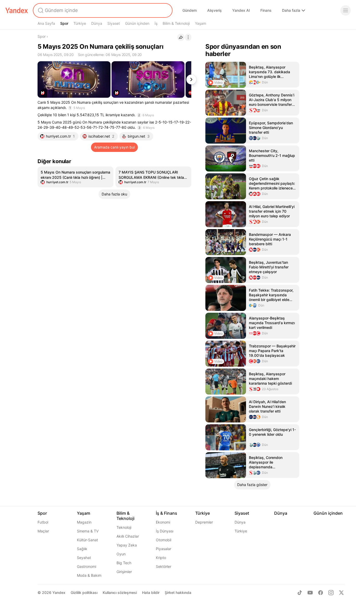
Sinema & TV (88, 531)
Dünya (96, 23)
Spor (64, 23)
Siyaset (113, 23)
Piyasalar (163, 548)
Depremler (204, 522)
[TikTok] (299, 592)
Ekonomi (163, 522)
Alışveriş (214, 10)
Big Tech (123, 563)
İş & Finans (166, 513)
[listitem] (75, 177)
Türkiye (79, 23)
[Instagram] (331, 592)
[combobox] (102, 10)
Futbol (43, 522)
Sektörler (163, 566)
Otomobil (163, 540)
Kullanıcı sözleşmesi (120, 592)
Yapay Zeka (126, 545)
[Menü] (345, 10)
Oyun (121, 554)
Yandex (58, 592)
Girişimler (124, 571)
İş (156, 23)
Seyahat (84, 557)
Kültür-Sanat (87, 540)
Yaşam (200, 23)
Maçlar (43, 531)
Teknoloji (123, 527)
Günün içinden (137, 23)
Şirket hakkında (178, 592)
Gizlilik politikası (84, 592)
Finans (266, 10)
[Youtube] (310, 592)
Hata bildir (150, 592)
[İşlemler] (188, 37)
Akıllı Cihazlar (127, 536)
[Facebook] (320, 592)
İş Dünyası (164, 531)
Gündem (189, 10)
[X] (341, 592)
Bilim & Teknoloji (176, 23)
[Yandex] (16, 10)
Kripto (161, 557)
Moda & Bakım (89, 575)
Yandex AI (241, 10)
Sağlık (82, 548)
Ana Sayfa (46, 23)
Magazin (84, 522)
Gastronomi (86, 566)
